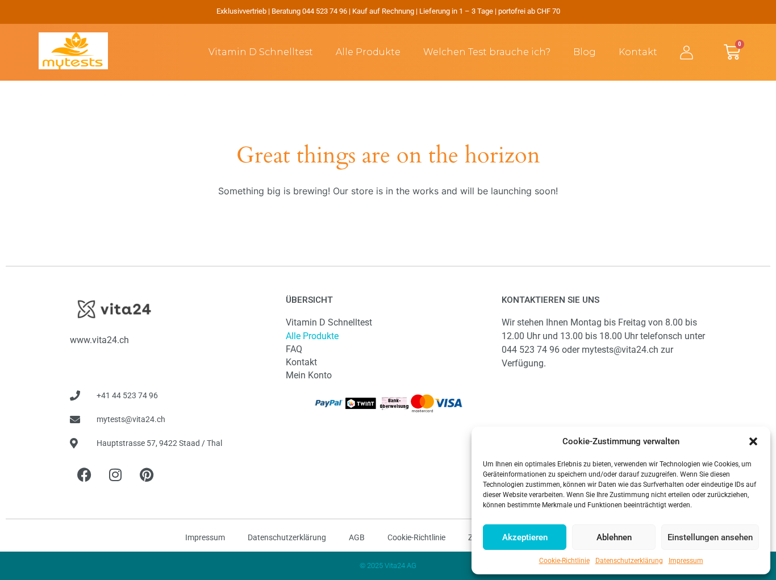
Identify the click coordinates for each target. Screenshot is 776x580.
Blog (584, 52)
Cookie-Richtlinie (564, 561)
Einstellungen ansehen (710, 537)
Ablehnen (614, 537)
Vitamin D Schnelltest (260, 52)
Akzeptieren (525, 537)
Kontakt (638, 52)
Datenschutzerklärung (629, 561)
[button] (753, 441)
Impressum (686, 561)
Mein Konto (309, 375)
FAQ (294, 349)
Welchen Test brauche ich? (486, 52)
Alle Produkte (368, 52)
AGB (357, 537)
